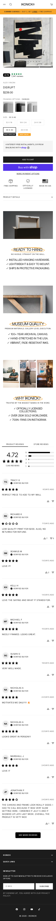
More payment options (28, 174)
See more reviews (28, 835)
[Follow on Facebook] (17, 909)
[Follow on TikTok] (39, 909)
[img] (19, 482)
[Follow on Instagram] (24, 909)
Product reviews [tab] (15, 444)
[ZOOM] (52, 63)
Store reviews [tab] (41, 444)
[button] (40, 452)
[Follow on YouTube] (31, 909)
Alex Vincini (9, 83)
